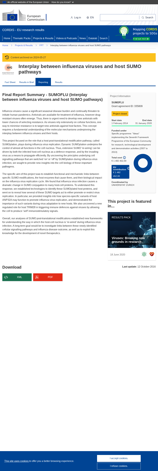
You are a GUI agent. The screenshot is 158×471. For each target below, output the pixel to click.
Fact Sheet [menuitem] (10, 82)
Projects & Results (43, 38)
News (82, 38)
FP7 (42, 45)
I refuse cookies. (119, 466)
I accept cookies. (119, 458)
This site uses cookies (16, 461)
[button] (90, 17)
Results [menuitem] (58, 82)
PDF (50, 277)
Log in (77, 17)
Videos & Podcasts (66, 38)
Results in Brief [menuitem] (26, 82)
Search (104, 38)
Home (7, 38)
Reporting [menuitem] (43, 82)
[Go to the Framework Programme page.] (8, 69)
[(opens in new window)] (27, 15)
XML (19, 277)
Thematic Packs (22, 38)
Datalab (92, 38)
